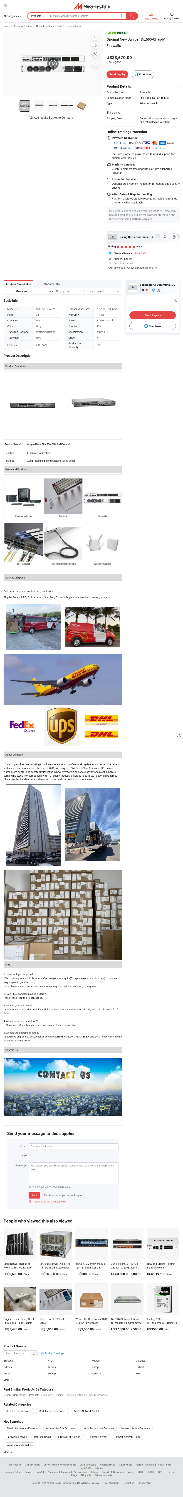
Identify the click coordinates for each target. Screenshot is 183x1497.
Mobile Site (86, 1467)
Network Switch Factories (135, 1428)
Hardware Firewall (16, 1436)
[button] (110, 291)
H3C (50, 1360)
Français (65, 1472)
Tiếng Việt (86, 1475)
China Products (32, 1464)
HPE (137, 1373)
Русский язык (80, 1472)
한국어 (141, 1472)
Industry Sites (125, 1464)
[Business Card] (175, 300)
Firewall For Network (69, 1436)
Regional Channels (145, 1464)
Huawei (96, 1360)
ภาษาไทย (170, 1472)
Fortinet (139, 1367)
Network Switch (73, 26)
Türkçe (74, 1475)
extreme (8, 1367)
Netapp (52, 1373)
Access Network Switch (87, 1411)
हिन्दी (160, 1472)
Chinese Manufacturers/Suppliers (60, 1464)
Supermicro (98, 1373)
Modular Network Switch (52, 1411)
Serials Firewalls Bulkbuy (20, 1445)
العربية (131, 1472)
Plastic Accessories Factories (22, 1428)
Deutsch (106, 1472)
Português (53, 1472)
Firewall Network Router (128, 1436)
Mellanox (140, 1360)
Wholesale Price (107, 1464)
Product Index (164, 1464)
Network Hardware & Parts (49, 26)
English (28, 1472)
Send (34, 1195)
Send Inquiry (117, 74)
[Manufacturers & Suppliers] (92, 6)
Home (6, 26)
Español (40, 1472)
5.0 (142, 290)
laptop (95, 1367)
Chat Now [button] (145, 74)
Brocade (8, 1360)
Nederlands (118, 1472)
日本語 (151, 1472)
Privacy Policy (144, 1482)
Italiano (94, 1472)
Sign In (112, 267)
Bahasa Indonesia (103, 1475)
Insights (99, 1467)
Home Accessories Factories (98, 1428)
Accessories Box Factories (60, 1428)
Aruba (7, 1373)
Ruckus (52, 1367)
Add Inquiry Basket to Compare (53, 118)
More (7, 1452)
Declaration (128, 1482)
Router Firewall (42, 1436)
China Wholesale (88, 1464)
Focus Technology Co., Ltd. (68, 1482)
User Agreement (111, 1482)
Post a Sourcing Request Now (47, 1201)
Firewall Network (98, 1436)
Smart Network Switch (18, 1411)
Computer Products (22, 26)
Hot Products (14, 1464)
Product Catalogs (54, 1353)
